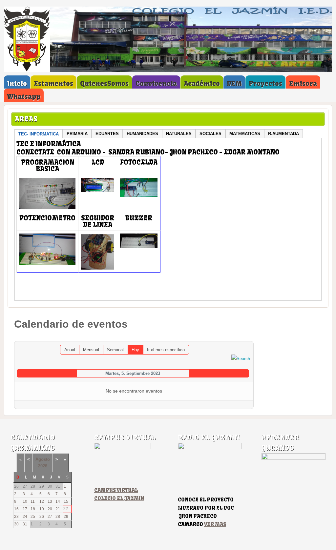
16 (16, 509)
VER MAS (215, 524)
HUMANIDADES (142, 133)
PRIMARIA (77, 133)
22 (65, 508)
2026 (42, 465)
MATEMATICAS (244, 133)
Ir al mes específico (166, 349)
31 (25, 524)
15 (66, 501)
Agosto (42, 459)
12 (41, 501)
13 (50, 501)
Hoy (135, 349)
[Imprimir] (242, 338)
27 (50, 516)
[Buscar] (240, 358)
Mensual (91, 349)
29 (66, 516)
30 (16, 524)
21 (57, 509)
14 (57, 501)
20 (50, 509)
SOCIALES (210, 133)
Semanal (115, 349)
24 (25, 516)
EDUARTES (107, 133)
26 (41, 516)
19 (41, 509)
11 (33, 501)
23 (16, 516)
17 (25, 509)
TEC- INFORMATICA (38, 134)
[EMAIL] (248, 338)
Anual (69, 349)
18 (33, 509)
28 (57, 516)
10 (25, 501)
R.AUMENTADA (283, 133)
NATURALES (179, 133)
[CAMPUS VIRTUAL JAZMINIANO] (122, 447)
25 (33, 516)
